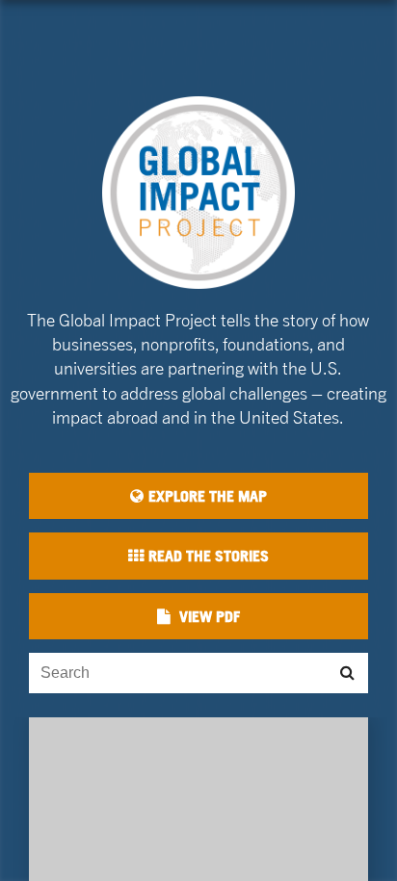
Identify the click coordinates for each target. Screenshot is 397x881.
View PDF (207, 616)
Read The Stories (208, 555)
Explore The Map (207, 495)
